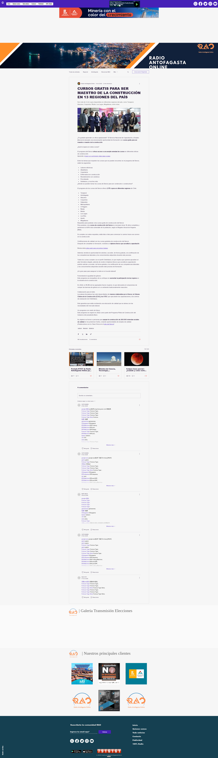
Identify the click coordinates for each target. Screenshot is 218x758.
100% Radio (138, 744)
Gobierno (91, 328)
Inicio (135, 725)
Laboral (80, 328)
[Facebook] (200, 4)
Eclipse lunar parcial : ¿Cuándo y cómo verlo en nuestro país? (135, 369)
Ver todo (146, 349)
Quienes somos (140, 729)
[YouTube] (215, 4)
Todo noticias (139, 733)
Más (115, 72)
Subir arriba (3, 750)
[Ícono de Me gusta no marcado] (83, 448)
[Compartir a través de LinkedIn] (86, 334)
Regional (85, 72)
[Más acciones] (139, 84)
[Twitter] (205, 4)
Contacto (137, 736)
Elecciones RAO (105, 72)
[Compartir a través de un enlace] (91, 334)
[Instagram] (210, 4)
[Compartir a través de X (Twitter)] (82, 334)
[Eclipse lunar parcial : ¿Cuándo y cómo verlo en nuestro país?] (136, 359)
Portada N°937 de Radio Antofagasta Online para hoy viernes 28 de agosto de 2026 (81, 369)
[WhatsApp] (195, 4)
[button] (128, 72)
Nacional (85, 328)
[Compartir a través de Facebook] (78, 334)
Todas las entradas (74, 72)
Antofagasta (94, 72)
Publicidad (137, 740)
